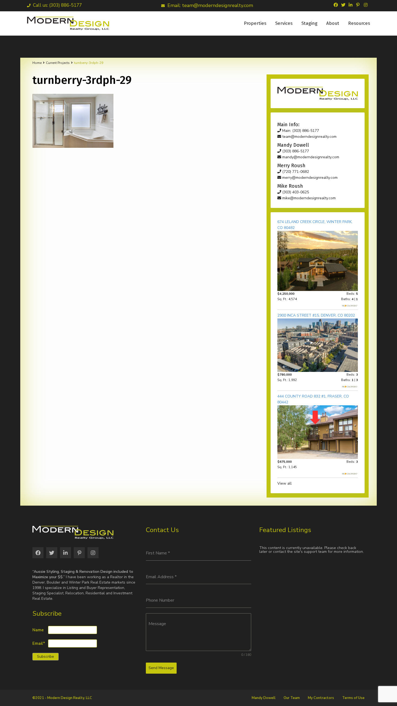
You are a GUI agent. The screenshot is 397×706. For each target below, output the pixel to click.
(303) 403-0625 (295, 192)
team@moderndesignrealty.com (309, 136)
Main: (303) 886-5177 (300, 130)
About (332, 23)
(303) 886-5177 (295, 151)
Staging (309, 23)
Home (37, 63)
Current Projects (58, 63)
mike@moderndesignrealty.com (308, 198)
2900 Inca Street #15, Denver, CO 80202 (316, 315)
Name (38, 630)
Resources (359, 23)
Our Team (292, 697)
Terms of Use (353, 697)
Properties (255, 23)
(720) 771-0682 (295, 171)
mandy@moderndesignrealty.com (310, 157)
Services (283, 23)
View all (284, 483)
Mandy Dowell (263, 697)
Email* (38, 644)
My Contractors (321, 697)
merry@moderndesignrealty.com (309, 177)
